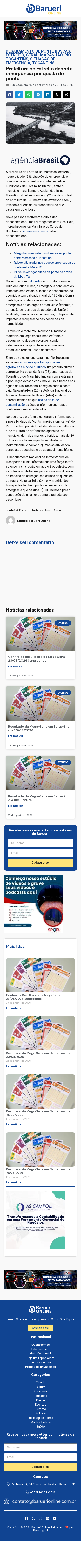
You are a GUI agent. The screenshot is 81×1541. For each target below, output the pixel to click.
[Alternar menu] (8, 8)
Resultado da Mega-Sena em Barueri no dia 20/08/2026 (39, 728)
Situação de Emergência (30, 61)
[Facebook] (26, 1518)
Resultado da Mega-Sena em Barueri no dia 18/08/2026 (39, 798)
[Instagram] (40, 1518)
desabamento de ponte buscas (38, 51)
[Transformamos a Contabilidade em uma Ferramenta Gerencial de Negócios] (33, 932)
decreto (35, 281)
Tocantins (43, 63)
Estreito (15, 55)
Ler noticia (15, 666)
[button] (9, 94)
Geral (32, 55)
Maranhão (51, 55)
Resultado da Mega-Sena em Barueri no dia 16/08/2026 (38, 1171)
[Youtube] (54, 1518)
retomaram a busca (35, 231)
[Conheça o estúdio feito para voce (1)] (40, 39)
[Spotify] (47, 1518)
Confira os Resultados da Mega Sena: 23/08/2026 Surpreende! (37, 659)
